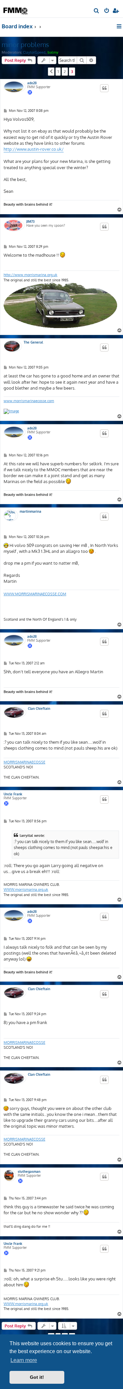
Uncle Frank (13, 794)
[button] (51, 71)
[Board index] (15, 8)
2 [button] (65, 71)
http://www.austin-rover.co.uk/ (34, 149)
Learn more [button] (23, 1360)
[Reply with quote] (104, 88)
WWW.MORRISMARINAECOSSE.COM (35, 594)
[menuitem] (96, 11)
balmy (53, 52)
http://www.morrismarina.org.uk (30, 274)
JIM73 (30, 221)
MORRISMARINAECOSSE (24, 762)
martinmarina (30, 511)
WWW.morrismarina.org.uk (26, 889)
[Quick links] (119, 26)
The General (33, 342)
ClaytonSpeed (34, 52)
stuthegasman (29, 1171)
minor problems (25, 44)
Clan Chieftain (39, 708)
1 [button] (58, 71)
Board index (17, 26)
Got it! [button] (37, 1377)
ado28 (32, 83)
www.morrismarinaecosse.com (29, 401)
